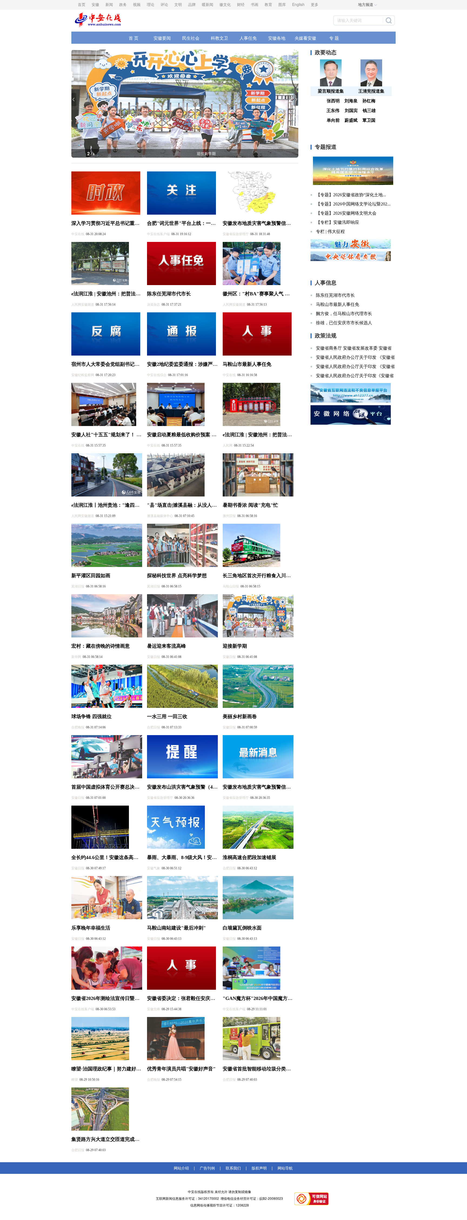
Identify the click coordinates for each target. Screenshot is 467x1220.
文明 (178, 4)
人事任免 (248, 38)
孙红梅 (368, 101)
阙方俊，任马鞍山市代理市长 (344, 313)
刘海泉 (351, 101)
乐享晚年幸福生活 (90, 928)
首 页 (133, 38)
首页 (81, 4)
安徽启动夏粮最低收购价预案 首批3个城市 (192, 434)
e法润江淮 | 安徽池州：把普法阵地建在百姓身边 (123, 293)
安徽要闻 (162, 38)
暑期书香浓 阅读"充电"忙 (250, 505)
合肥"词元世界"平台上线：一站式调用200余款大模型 (204, 223)
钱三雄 (369, 110)
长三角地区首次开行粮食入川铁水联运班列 (269, 575)
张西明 (333, 101)
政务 (123, 4)
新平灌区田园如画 (90, 575)
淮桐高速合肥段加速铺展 (249, 857)
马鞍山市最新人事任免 (247, 364)
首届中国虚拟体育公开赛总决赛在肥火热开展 (120, 787)
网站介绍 (182, 1168)
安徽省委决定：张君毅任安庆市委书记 (188, 998)
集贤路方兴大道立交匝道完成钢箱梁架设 (115, 1139)
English (298, 4)
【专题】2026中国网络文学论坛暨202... (353, 204)
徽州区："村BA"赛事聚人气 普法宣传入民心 (271, 293)
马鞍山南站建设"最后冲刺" (176, 928)
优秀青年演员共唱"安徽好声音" (181, 1069)
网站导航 (284, 1168)
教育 (268, 4)
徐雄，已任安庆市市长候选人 (344, 322)
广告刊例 (207, 1168)
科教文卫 (219, 38)
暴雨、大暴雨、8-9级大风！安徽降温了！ (191, 857)
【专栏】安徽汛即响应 (337, 222)
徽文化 (225, 4)
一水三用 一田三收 (167, 716)
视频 (137, 4)
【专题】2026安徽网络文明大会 (346, 213)
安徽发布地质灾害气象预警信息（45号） (266, 787)
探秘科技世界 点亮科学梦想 (177, 575)
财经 (241, 4)
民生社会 (190, 38)
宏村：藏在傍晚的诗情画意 (206, 153)
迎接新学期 (235, 646)
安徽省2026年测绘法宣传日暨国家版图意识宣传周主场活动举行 (139, 998)
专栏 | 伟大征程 (330, 231)
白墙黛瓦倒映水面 (242, 928)
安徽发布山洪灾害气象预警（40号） (186, 787)
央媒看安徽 (305, 38)
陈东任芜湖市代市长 (169, 293)
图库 (282, 4)
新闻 (109, 4)
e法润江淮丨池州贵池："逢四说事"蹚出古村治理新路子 (131, 505)
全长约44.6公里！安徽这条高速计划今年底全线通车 (126, 857)
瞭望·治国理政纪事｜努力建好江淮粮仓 (113, 1069)
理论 (150, 4)
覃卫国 (368, 120)
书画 (254, 4)
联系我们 (233, 1168)
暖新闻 (207, 4)
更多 (314, 4)
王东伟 (332, 110)
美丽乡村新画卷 (240, 716)
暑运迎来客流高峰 (166, 646)
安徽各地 (276, 38)
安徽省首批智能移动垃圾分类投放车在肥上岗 (271, 1069)
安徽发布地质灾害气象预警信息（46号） (266, 223)
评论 (164, 4)
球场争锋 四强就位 (91, 716)
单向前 (333, 120)
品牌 (192, 4)
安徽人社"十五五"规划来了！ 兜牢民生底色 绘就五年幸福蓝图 (138, 434)
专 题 (334, 38)
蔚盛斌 (351, 120)
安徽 (95, 4)
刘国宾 (351, 110)
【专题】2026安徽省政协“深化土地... (351, 194)
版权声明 (259, 1168)
